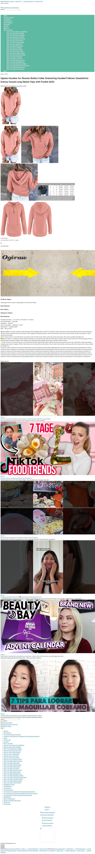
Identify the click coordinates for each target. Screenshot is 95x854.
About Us (6, 731)
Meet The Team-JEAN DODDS (14, 44)
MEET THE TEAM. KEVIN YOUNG (15, 51)
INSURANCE (7, 24)
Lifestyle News (43, 850)
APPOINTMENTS (8, 23)
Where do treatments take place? (12, 800)
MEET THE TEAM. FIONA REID (14, 56)
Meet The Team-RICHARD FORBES (16, 53)
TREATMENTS (7, 19)
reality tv (47, 809)
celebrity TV (18, 1)
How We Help (7, 740)
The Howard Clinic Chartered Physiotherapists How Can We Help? (21, 793)
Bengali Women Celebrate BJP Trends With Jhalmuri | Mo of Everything (19, 537)
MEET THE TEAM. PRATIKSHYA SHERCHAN (18, 65)
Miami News (69, 849)
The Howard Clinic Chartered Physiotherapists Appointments (19, 791)
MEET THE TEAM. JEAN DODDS (15, 46)
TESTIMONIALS (8, 21)
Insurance (6, 741)
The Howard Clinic (8, 790)
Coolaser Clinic (39, 1)
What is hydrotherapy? (9, 799)
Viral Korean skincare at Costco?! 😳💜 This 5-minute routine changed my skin (21, 597)
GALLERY (6, 26)
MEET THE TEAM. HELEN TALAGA (15, 42)
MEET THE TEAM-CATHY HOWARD (16, 35)
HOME (5, 15)
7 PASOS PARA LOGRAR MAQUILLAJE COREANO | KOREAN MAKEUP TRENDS (21, 715)
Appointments (7, 733)
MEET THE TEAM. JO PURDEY (14, 58)
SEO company (10, 1)
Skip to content (4, 3)
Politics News (81, 850)
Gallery (5, 738)
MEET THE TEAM (8, 30)
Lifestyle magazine (47, 820)
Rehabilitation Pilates (9, 784)
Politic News (51, 850)
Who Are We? (7, 804)
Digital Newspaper (11, 850)
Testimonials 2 (7, 788)
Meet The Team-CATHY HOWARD (15, 33)
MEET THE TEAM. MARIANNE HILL (16, 62)
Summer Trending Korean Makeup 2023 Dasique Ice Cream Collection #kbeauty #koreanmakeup (26, 419)
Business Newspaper (59, 849)
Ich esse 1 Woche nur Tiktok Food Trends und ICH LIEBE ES (16, 478)
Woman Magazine (33, 850)
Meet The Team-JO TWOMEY (14, 48)
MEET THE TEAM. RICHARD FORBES (16, 55)
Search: (3, 9)
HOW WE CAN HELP (9, 17)
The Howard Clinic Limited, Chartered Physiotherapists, (18, 795)
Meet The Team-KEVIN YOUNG (14, 49)
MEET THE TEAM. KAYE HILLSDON (16, 60)
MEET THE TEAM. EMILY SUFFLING (16, 39)
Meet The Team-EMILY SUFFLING (15, 37)
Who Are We (7, 802)
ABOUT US (6, 28)
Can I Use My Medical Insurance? (12, 734)
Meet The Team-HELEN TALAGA (15, 40)
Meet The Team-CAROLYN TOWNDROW (17, 31)
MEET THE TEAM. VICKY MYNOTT (15, 69)
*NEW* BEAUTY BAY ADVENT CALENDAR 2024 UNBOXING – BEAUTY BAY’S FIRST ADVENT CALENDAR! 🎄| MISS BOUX (32, 656)
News (5, 71)
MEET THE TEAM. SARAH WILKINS (16, 67)
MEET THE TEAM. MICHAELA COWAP (16, 64)
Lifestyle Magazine (28, 1)
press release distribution (47, 815)
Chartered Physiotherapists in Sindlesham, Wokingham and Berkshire (21, 736)
